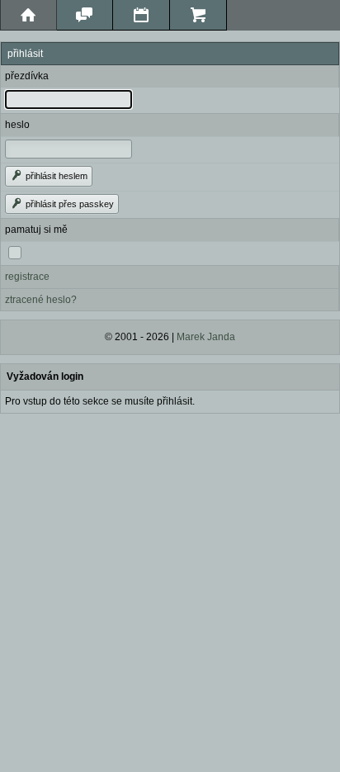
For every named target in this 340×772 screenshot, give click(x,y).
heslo (17, 124)
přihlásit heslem (55, 176)
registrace (27, 276)
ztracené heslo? (41, 299)
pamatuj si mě (36, 229)
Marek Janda (206, 337)
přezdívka (27, 76)
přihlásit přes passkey (68, 204)
